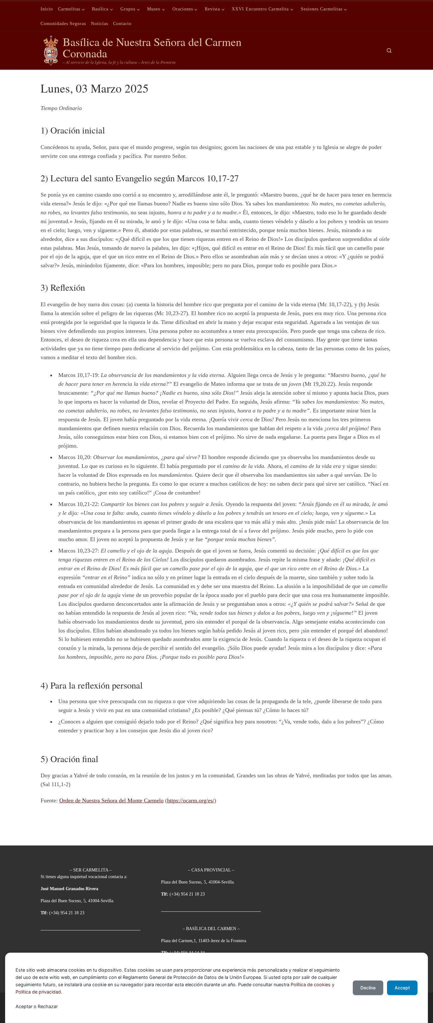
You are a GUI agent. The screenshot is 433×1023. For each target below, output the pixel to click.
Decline (368, 987)
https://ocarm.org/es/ (190, 800)
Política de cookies (311, 984)
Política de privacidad (38, 991)
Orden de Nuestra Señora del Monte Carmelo (111, 800)
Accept (402, 987)
